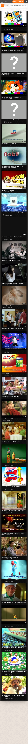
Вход (14, 1)
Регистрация (20, 1)
